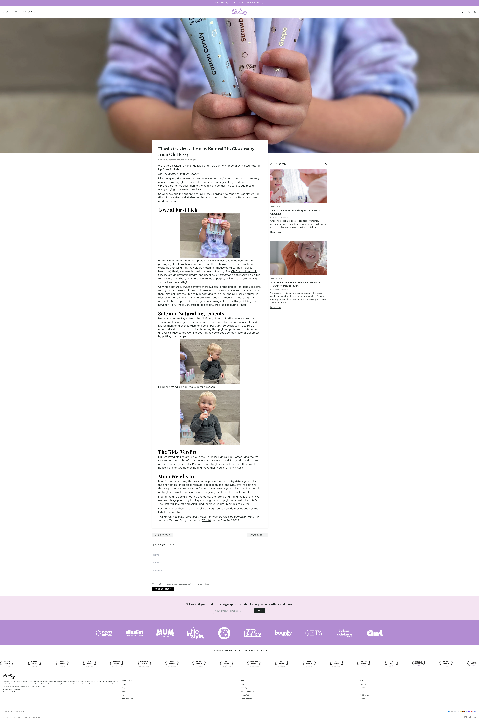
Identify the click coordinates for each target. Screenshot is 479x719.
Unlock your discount (263, 375)
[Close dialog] (285, 331)
